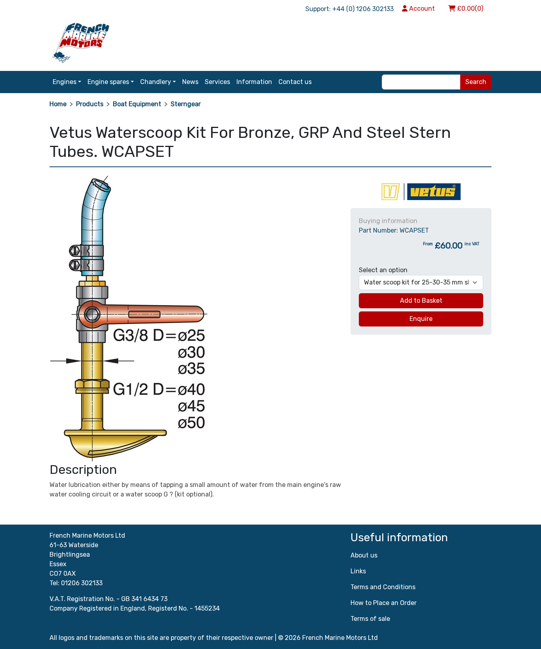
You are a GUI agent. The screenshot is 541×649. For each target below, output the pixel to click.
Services (217, 82)
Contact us (295, 82)
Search (475, 82)
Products (89, 104)
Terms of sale (370, 618)
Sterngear (186, 104)
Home (58, 104)
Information (254, 82)
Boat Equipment (137, 104)
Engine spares (108, 82)
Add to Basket (421, 300)
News (190, 82)
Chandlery (155, 82)
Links (358, 571)
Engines (64, 82)
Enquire (421, 319)
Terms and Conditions (383, 587)
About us (364, 555)
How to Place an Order (384, 603)
